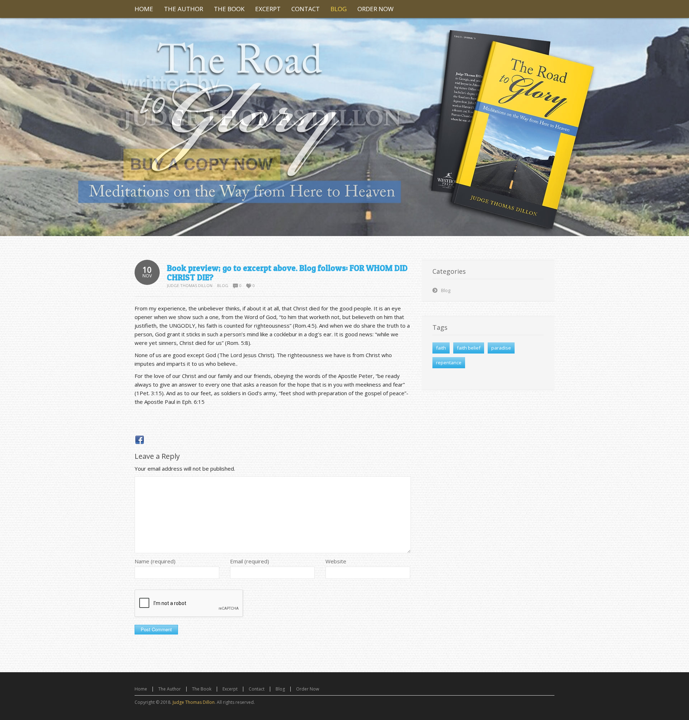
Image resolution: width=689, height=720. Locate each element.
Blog (222, 285)
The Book (201, 689)
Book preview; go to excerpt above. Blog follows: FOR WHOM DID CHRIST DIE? (287, 272)
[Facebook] (140, 440)
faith (441, 348)
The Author (169, 689)
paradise (501, 348)
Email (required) (249, 561)
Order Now (307, 689)
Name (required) (155, 561)
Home (141, 689)
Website (335, 561)
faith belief (469, 348)
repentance (448, 362)
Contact (256, 689)
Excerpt (230, 689)
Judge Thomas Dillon (189, 285)
